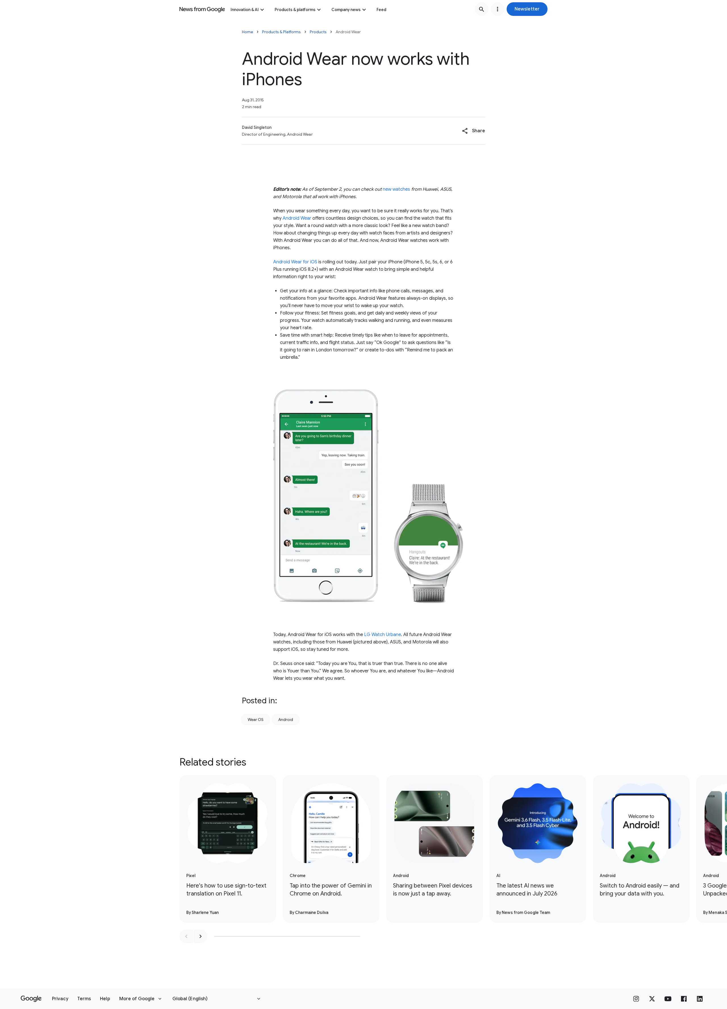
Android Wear (297, 218)
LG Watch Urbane (382, 634)
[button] (527, 9)
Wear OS (256, 719)
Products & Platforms (281, 31)
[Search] (481, 9)
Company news (346, 9)
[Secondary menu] (497, 9)
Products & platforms (295, 9)
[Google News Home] (202, 9)
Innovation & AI (245, 9)
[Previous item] (186, 936)
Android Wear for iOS (295, 262)
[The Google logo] (31, 998)
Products (318, 31)
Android (285, 719)
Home (247, 31)
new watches (396, 189)
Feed (381, 9)
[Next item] (200, 936)
